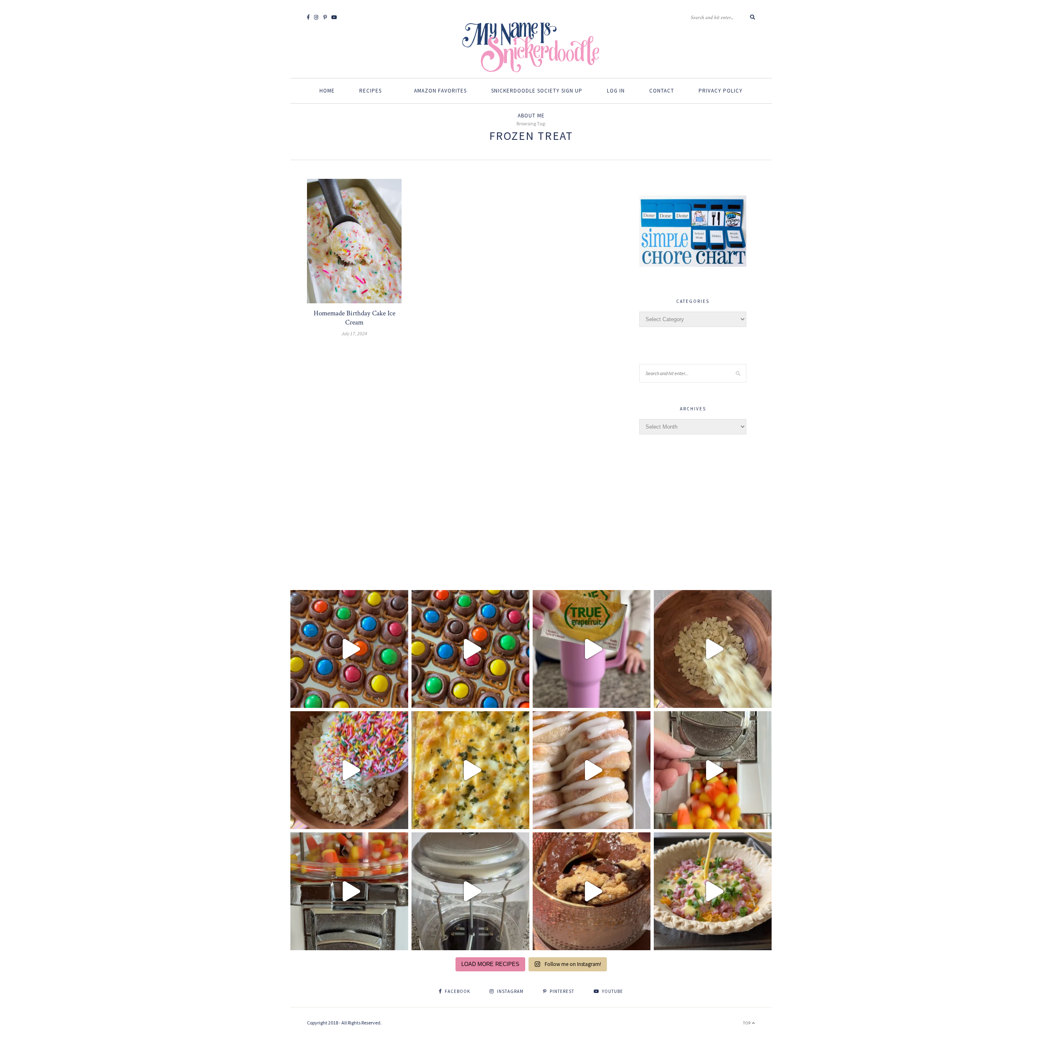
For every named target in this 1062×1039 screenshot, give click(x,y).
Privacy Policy (721, 90)
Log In (616, 90)
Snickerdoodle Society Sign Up (536, 90)
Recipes (370, 90)
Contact (661, 90)
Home (327, 90)
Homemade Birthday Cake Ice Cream (354, 318)
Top (747, 1023)
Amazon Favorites (440, 90)
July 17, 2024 (354, 333)
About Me (531, 115)
